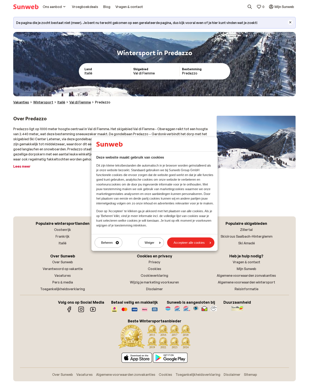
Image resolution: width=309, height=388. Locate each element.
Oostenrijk (62, 230)
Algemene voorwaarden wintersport (246, 282)
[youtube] (93, 311)
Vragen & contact (246, 262)
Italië (62, 243)
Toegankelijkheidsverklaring (62, 289)
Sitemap (250, 374)
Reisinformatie (246, 289)
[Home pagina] (25, 6)
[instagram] (81, 311)
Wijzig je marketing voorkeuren (154, 282)
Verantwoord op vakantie (63, 269)
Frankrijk (62, 236)
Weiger (149, 242)
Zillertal (246, 230)
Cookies (154, 269)
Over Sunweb (62, 262)
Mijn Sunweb (246, 269)
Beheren (107, 242)
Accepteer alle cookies (189, 242)
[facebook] (69, 311)
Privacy (154, 262)
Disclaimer (154, 289)
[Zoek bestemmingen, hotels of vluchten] (250, 7)
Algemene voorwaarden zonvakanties (246, 275)
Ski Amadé (246, 243)
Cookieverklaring (154, 275)
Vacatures (62, 275)
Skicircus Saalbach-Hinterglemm (246, 236)
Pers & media (62, 282)
